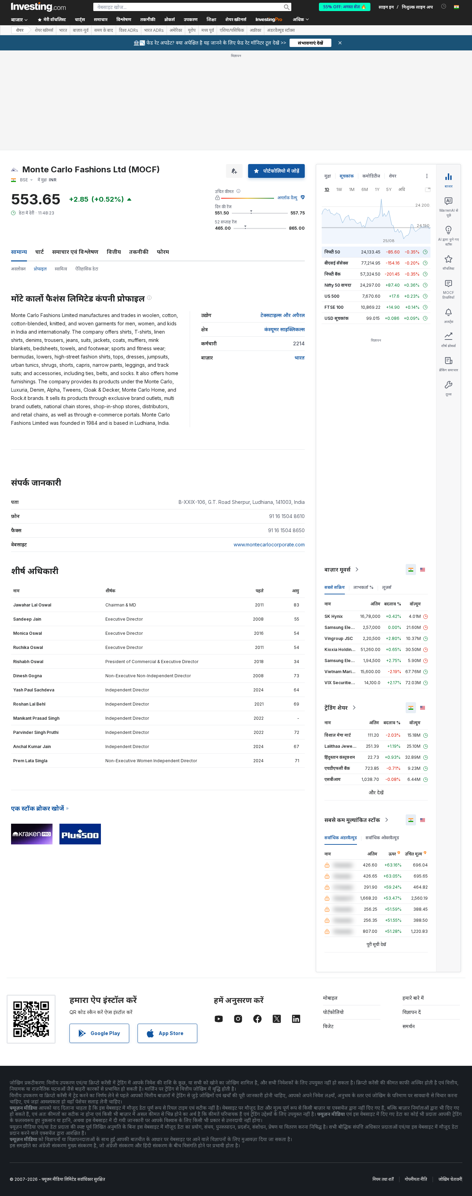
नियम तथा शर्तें (383, 1179)
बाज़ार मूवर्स (337, 569)
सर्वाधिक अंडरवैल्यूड (340, 837)
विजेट (328, 1026)
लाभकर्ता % (363, 587)
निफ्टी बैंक (332, 274)
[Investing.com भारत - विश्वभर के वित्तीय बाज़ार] (38, 7)
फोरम (163, 251)
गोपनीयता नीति (416, 1179)
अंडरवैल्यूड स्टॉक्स (281, 30)
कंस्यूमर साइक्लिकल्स (284, 329)
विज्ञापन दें (412, 1012)
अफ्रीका (255, 30)
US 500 (331, 296)
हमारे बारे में (413, 998)
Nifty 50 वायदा (337, 285)
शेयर (19, 30)
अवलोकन (18, 268)
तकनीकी (139, 251)
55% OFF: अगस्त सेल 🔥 (344, 7)
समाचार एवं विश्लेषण (75, 251)
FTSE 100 (333, 307)
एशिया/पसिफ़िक (232, 30)
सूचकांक (347, 176)
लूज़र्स (386, 587)
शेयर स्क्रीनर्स (235, 19)
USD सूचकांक (336, 318)
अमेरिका (176, 30)
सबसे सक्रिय (334, 587)
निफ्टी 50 (332, 252)
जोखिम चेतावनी (450, 1179)
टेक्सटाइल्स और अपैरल (283, 315)
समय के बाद (103, 30)
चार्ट (39, 251)
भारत (63, 30)
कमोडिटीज (371, 176)
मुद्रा (327, 176)
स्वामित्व (61, 268)
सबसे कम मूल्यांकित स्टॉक (352, 819)
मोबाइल (330, 998)
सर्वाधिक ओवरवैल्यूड (382, 837)
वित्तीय (114, 251)
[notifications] (444, 6)
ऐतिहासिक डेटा (86, 268)
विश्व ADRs (128, 30)
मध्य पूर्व (207, 30)
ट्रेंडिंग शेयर (336, 707)
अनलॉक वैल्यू (287, 197)
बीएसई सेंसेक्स (336, 263)
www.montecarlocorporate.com (269, 544)
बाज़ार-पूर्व (80, 30)
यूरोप (192, 30)
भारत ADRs (154, 30)
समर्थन (409, 1026)
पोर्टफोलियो (333, 1012)
